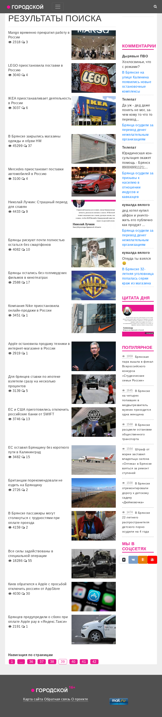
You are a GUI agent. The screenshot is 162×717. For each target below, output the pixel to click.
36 (31, 661)
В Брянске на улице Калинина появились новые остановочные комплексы (136, 82)
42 (94, 661)
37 (42, 661)
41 (84, 661)
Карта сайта (33, 699)
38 (52, 661)
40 (74, 661)
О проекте (79, 699)
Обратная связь (57, 699)
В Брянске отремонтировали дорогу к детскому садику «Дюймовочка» (136, 493)
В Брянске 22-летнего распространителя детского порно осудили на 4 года (136, 522)
